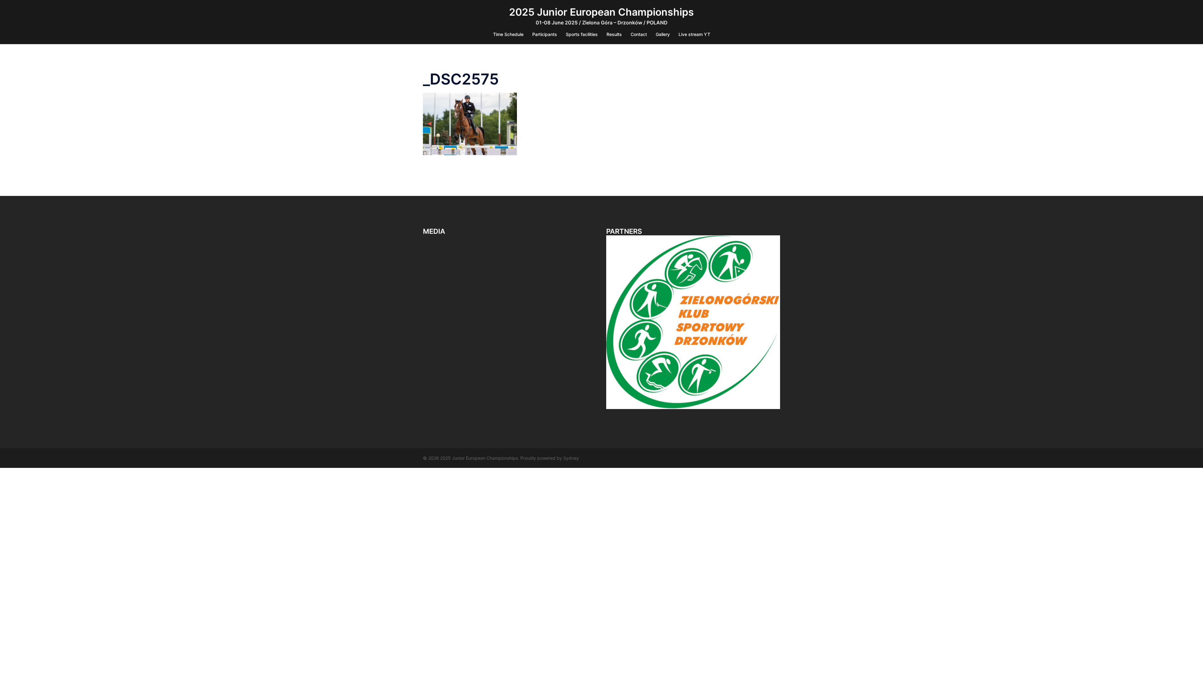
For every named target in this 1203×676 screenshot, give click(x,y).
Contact (639, 34)
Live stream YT (694, 34)
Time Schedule (508, 34)
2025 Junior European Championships (601, 12)
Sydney (571, 458)
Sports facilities (582, 34)
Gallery (663, 34)
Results (614, 34)
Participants (544, 34)
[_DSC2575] (470, 123)
